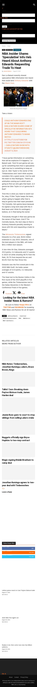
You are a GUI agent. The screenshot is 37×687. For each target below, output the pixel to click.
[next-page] (4, 488)
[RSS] (4, 674)
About (10, 677)
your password (6, 24)
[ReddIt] (24, 330)
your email (5, 38)
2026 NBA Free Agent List (10, 618)
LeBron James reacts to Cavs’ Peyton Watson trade (18, 590)
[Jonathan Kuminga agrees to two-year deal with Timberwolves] (18, 472)
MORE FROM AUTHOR (11, 344)
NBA (20, 318)
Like (32, 548)
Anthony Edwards (21, 81)
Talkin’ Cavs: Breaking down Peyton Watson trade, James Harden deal (16, 392)
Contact (16, 677)
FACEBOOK (19, 307)
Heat (8, 46)
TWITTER (7, 307)
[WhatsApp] (18, 330)
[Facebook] (5, 330)
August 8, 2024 (11, 151)
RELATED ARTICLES (10, 341)
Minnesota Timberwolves (15, 234)
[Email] (31, 330)
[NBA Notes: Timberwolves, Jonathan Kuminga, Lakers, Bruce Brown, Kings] (18, 353)
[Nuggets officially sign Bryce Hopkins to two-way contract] (18, 427)
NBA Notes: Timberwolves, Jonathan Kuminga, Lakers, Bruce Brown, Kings (18, 367)
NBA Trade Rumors (8, 320)
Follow (31, 552)
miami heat (23, 316)
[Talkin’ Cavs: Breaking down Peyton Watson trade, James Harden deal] (18, 379)
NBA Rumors (9, 50)
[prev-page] (2, 488)
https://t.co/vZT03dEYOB (16, 140)
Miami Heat (9, 83)
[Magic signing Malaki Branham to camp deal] (18, 449)
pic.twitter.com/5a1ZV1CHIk (18, 142)
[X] (11, 330)
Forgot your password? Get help (12, 29)
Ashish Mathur (8, 71)
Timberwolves (17, 50)
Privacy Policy (24, 677)
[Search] (34, 4)
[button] (3, 4)
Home (4, 46)
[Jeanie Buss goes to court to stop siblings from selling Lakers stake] (18, 404)
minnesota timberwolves (10, 318)
